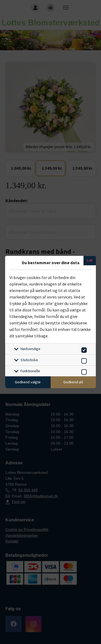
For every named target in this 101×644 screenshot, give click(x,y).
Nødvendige (30, 348)
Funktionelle (30, 370)
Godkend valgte (28, 382)
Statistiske (29, 359)
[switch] (83, 349)
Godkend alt (73, 382)
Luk (90, 260)
